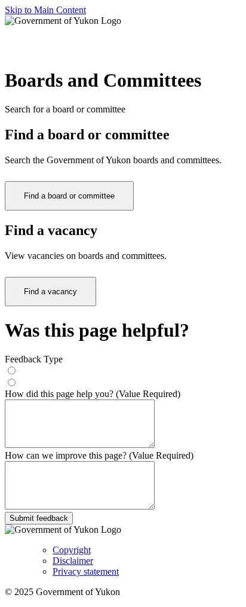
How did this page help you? (92, 394)
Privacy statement (86, 571)
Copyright (72, 550)
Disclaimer (73, 561)
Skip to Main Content (45, 10)
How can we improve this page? (99, 455)
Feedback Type (34, 359)
